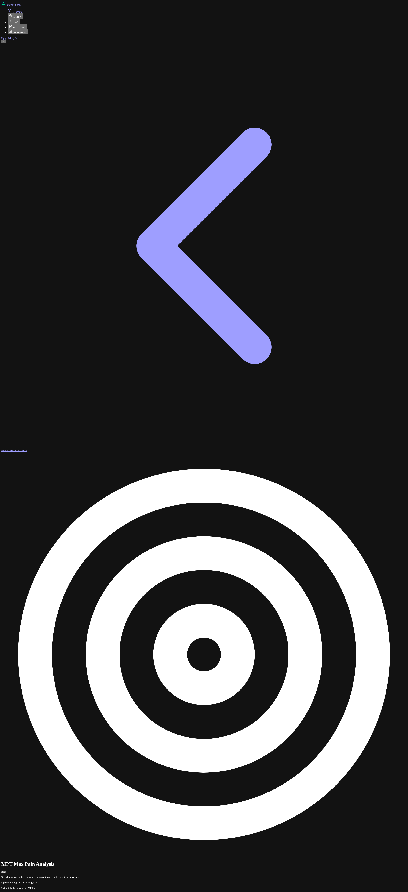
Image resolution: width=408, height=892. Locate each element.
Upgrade (5, 38)
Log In (13, 38)
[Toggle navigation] (3, 41)
